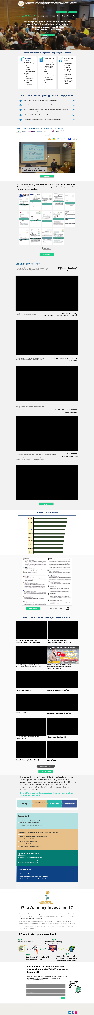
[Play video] (47, 157)
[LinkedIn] (69, 1012)
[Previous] (7, 25)
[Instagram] (76, 1012)
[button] (61, 12)
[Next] (87, 25)
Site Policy (43, 1006)
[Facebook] (73, 1012)
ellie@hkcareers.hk (54, 1005)
